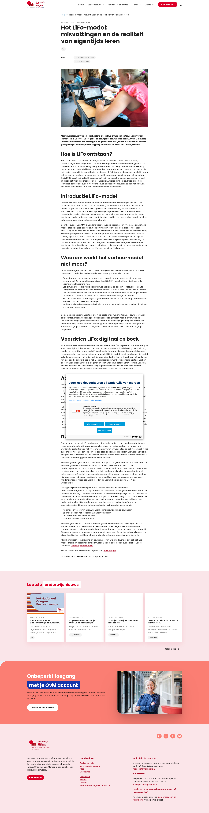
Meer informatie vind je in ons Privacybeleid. (86, 400)
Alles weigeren (115, 424)
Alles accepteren (94, 424)
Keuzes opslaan (104, 430)
